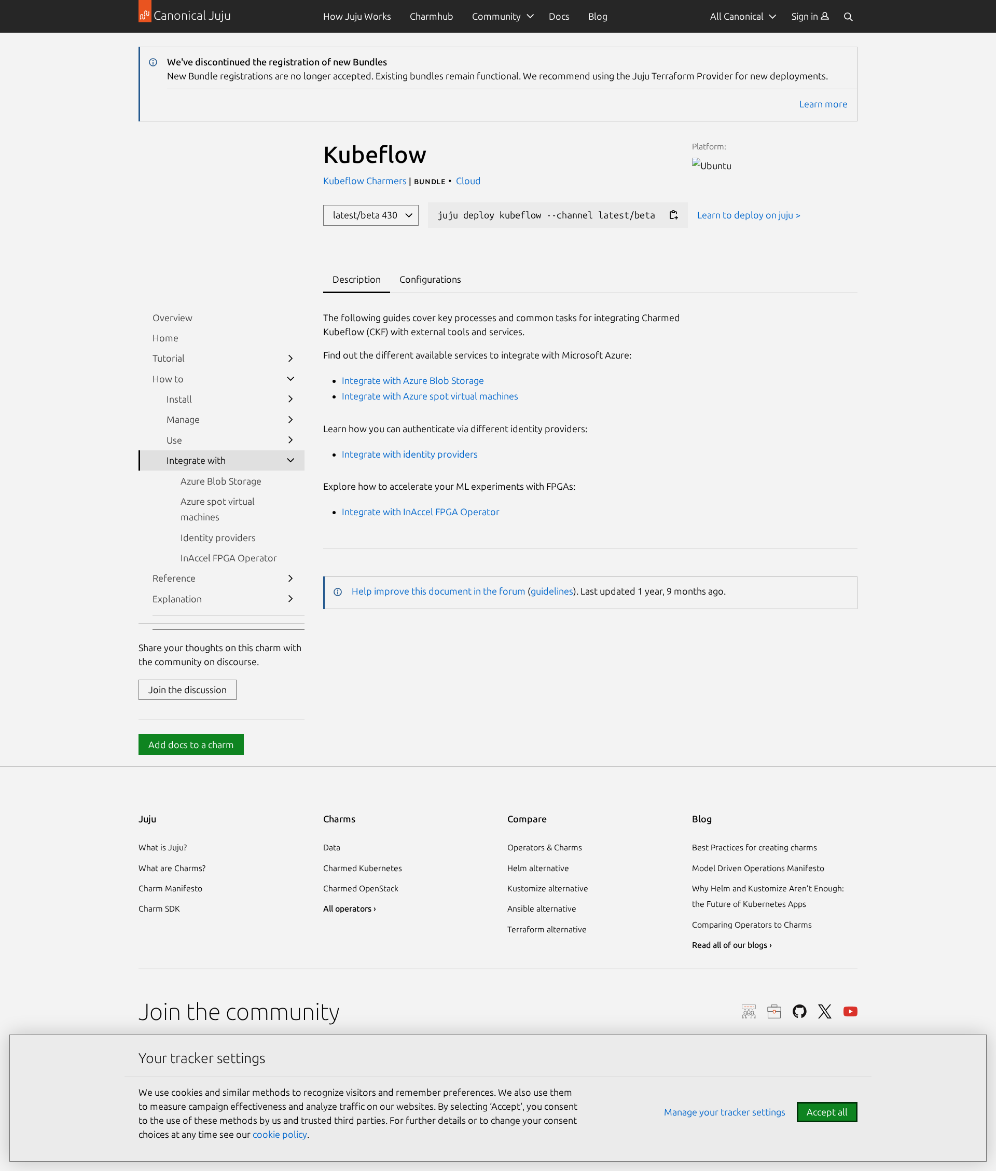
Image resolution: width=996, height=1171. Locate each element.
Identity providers (218, 537)
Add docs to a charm (191, 744)
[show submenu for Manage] (290, 419)
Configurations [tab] (430, 279)
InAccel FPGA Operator (229, 558)
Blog (597, 16)
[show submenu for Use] (290, 440)
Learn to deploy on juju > (748, 215)
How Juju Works (357, 16)
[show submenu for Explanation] (290, 598)
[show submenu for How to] (290, 378)
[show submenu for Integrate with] (290, 460)
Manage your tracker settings (724, 1112)
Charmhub (431, 16)
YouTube (850, 1011)
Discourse (749, 1011)
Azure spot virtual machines (218, 509)
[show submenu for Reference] (290, 578)
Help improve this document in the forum (438, 591)
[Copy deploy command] (673, 215)
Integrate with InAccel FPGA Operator (421, 511)
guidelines (552, 591)
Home (165, 338)
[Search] (848, 16)
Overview (172, 317)
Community (496, 16)
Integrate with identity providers (410, 454)
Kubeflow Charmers (366, 180)
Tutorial (169, 358)
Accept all (827, 1112)
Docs (559, 16)
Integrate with (196, 460)
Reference (174, 578)
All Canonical (737, 16)
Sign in (806, 16)
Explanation (177, 599)
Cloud (468, 180)
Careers (774, 1011)
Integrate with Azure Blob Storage (413, 380)
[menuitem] (810, 16)
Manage (183, 419)
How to (168, 379)
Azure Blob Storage (221, 481)
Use (174, 440)
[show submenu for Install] (290, 399)
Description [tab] (357, 279)
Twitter (825, 1011)
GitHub (800, 1011)
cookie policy (280, 1134)
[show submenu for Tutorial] (290, 358)
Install (179, 399)
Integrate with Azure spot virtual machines (430, 396)
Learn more (823, 104)
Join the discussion (187, 689)
